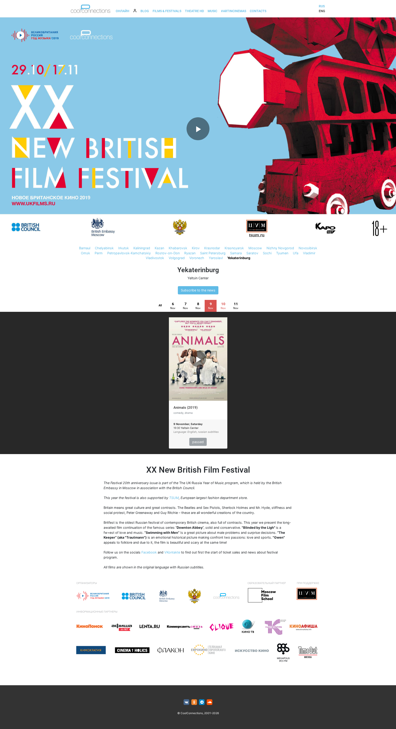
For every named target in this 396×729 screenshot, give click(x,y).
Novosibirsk (308, 248)
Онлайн (122, 11)
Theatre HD (194, 11)
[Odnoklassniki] (194, 702)
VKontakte (172, 552)
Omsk (85, 253)
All (160, 305)
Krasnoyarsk (234, 248)
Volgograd (177, 258)
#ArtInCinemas (233, 11)
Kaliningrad (141, 248)
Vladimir (309, 253)
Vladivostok (155, 258)
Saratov (252, 253)
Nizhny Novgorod (280, 248)
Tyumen (282, 253)
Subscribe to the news (198, 290)
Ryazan (189, 253)
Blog (144, 11)
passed (198, 442)
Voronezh (196, 258)
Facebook (149, 552)
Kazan (159, 248)
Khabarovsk (178, 248)
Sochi (267, 253)
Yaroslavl (216, 258)
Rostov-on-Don (167, 253)
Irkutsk (123, 248)
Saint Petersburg (213, 253)
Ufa (295, 253)
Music (212, 11)
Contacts (258, 11)
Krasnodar (212, 248)
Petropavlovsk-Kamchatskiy (129, 253)
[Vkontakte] (186, 702)
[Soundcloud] (209, 702)
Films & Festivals (167, 11)
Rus (322, 6)
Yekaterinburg (238, 258)
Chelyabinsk (104, 248)
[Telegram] (202, 702)
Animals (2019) (185, 408)
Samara (236, 253)
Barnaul (84, 248)
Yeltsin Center (198, 278)
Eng (322, 11)
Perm (99, 253)
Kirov (196, 248)
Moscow (255, 248)
